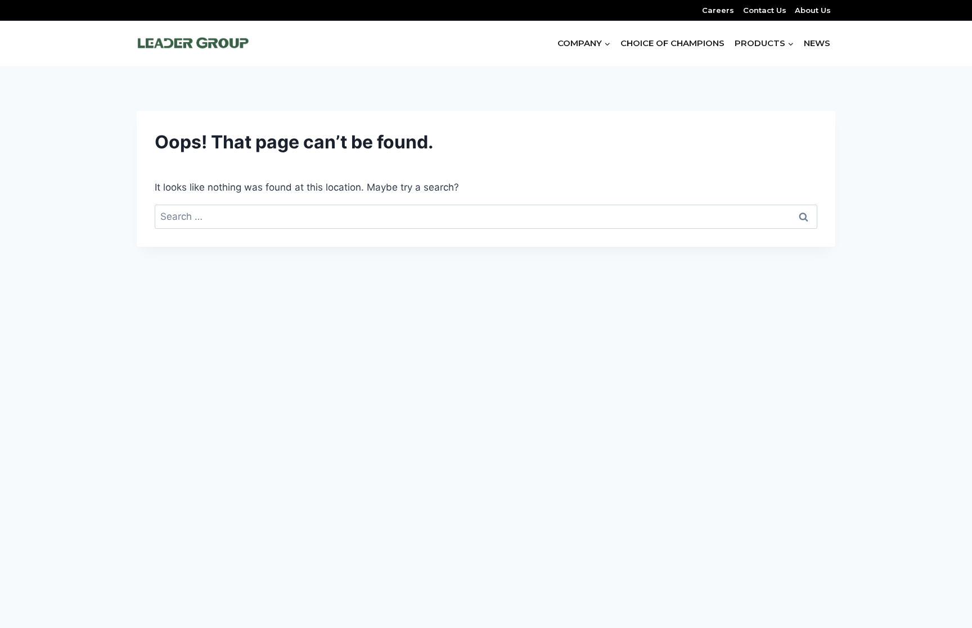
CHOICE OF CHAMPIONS (672, 43)
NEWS (817, 43)
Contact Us (764, 10)
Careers (718, 10)
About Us (813, 10)
